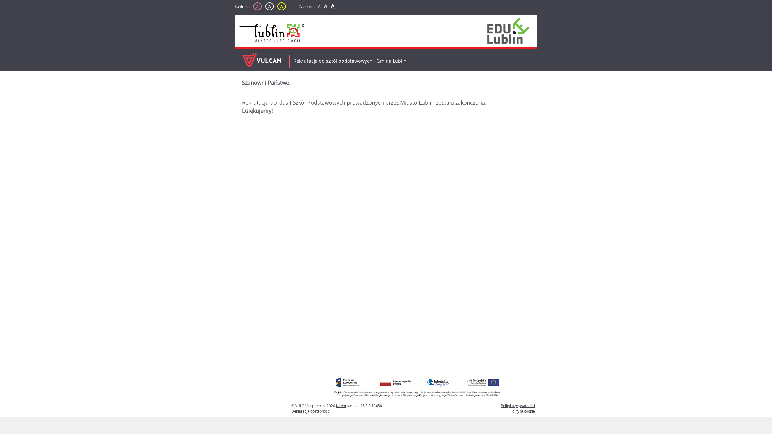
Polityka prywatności (518, 405)
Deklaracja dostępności (311, 411)
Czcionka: (307, 6)
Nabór (341, 405)
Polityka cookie (522, 411)
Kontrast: (242, 6)
